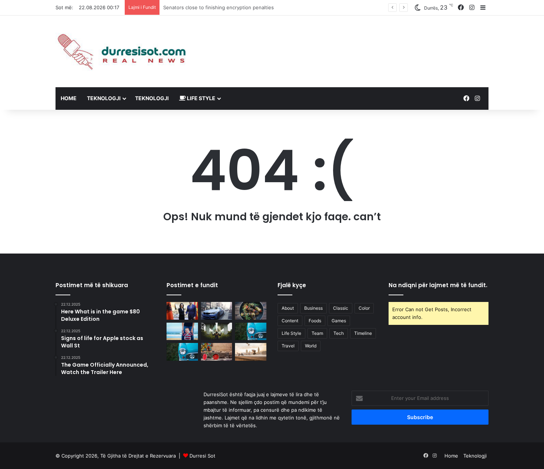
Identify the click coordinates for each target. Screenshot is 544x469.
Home (69, 98)
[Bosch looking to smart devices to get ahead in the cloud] (182, 352)
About (288, 308)
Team (317, 333)
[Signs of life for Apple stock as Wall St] (216, 352)
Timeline (363, 333)
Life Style (200, 98)
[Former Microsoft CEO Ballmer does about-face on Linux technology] (250, 331)
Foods (315, 320)
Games (339, 320)
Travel (288, 346)
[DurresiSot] (124, 51)
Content (290, 320)
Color (364, 308)
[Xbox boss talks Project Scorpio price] (216, 331)
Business (313, 308)
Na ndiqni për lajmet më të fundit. (438, 285)
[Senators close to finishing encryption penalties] (216, 311)
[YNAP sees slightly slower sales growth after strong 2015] (250, 352)
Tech (338, 333)
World (310, 346)
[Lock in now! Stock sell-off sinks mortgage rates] (182, 331)
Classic (340, 308)
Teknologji (104, 98)
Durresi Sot (202, 456)
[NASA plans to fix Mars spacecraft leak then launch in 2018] (250, 311)
